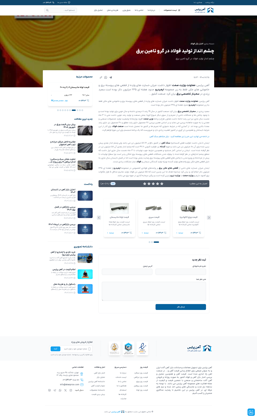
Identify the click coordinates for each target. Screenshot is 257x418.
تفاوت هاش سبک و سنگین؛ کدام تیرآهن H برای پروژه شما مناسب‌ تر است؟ (62, 162)
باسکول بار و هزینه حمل (64, 284)
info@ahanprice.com (69, 384)
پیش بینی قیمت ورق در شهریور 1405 (64, 126)
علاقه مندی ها (62, 2)
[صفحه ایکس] (65, 390)
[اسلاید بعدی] (209, 218)
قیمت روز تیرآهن (141, 377)
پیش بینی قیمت (98, 394)
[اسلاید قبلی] (99, 218)
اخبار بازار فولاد (196, 43)
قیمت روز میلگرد (141, 373)
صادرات (123, 398)
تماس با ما (139, 10)
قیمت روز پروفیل (141, 386)
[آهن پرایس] (184, 348)
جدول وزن (126, 10)
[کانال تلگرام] (54, 390)
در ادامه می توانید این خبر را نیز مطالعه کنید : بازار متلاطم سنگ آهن (179, 136)
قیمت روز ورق (142, 381)
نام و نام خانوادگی (199, 266)
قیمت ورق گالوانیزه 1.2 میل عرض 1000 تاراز (70, 87)
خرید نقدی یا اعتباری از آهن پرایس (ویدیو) (63, 253)
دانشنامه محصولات (97, 390)
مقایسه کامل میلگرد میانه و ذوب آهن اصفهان (62, 143)
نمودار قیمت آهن (98, 386)
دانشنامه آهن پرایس (96, 381)
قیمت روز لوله (142, 390)
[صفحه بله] (49, 390)
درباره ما (123, 373)
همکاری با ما (198, 2)
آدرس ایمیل (147, 266)
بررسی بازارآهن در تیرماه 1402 (61, 224)
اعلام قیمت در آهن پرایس (63, 269)
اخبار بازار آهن (99, 373)
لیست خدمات (121, 377)
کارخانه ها (122, 394)
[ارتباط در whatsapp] (60, 390)
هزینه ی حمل (112, 10)
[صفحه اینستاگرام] (70, 390)
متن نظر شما (201, 279)
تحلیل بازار (98, 10)
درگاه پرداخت (209, 2)
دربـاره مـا (151, 10)
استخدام (123, 390)
